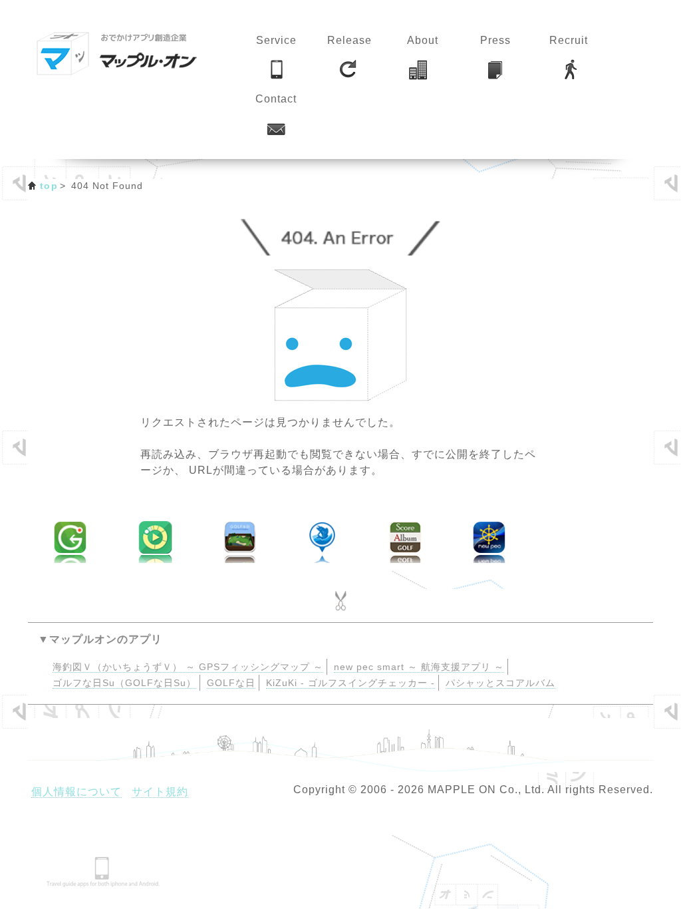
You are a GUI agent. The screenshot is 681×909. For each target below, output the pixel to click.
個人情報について (76, 791)
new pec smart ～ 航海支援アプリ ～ (419, 667)
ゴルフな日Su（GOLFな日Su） (124, 683)
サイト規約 (160, 791)
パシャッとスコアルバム (500, 683)
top (49, 185)
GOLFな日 (231, 683)
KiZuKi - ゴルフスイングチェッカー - (350, 683)
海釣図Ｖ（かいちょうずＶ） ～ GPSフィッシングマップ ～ (188, 667)
